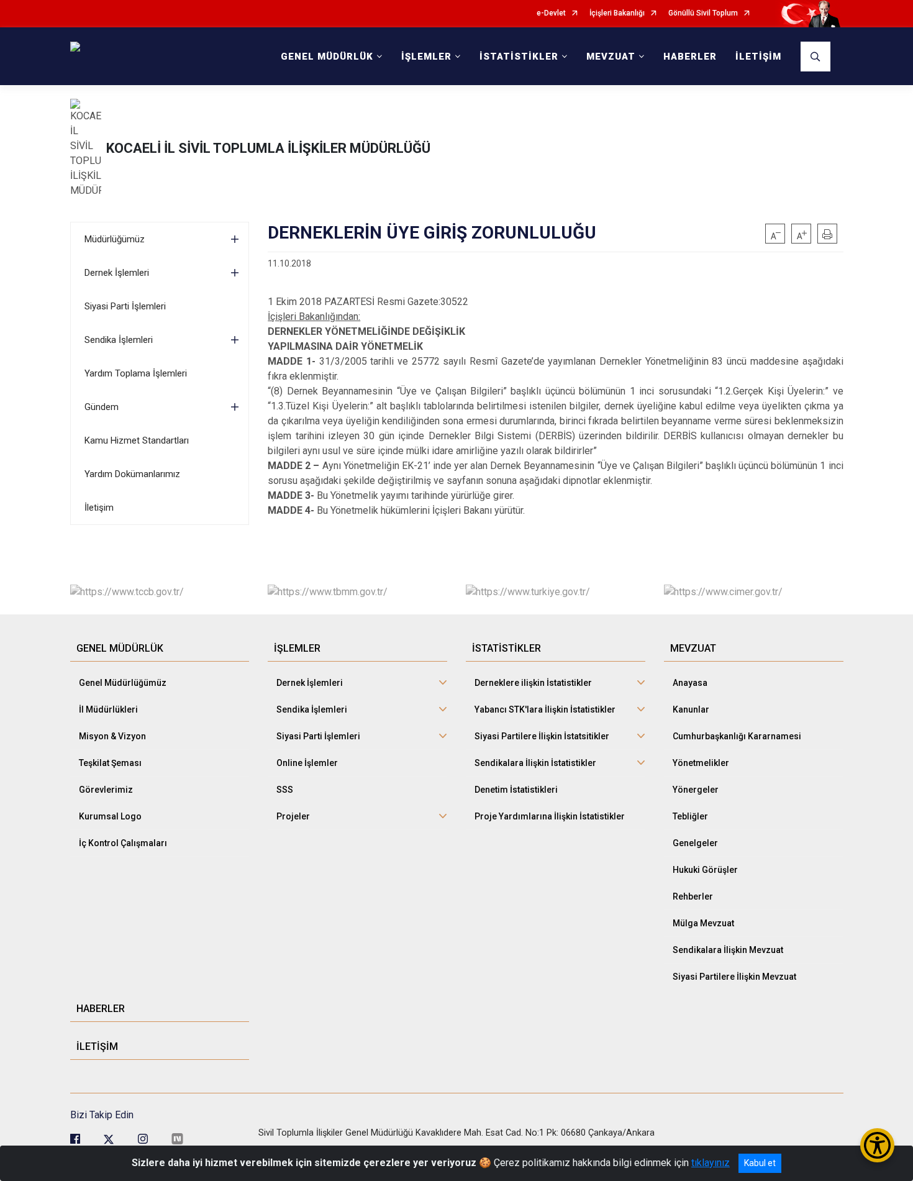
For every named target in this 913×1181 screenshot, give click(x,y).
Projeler (293, 816)
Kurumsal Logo (110, 816)
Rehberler (693, 896)
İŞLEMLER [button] (426, 56)
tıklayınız (710, 1163)
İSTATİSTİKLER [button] (518, 56)
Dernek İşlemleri (116, 272)
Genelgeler (695, 843)
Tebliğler (690, 816)
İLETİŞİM (758, 56)
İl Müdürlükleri (108, 709)
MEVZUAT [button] (610, 56)
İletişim (99, 507)
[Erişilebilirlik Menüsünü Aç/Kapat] (877, 1145)
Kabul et (760, 1163)
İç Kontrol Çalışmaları (123, 843)
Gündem (101, 407)
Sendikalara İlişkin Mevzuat (728, 950)
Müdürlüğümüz (114, 239)
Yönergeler (696, 790)
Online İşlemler (307, 763)
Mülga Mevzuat (703, 923)
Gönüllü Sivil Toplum (703, 13)
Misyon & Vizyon (112, 736)
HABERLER (690, 56)
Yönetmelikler (701, 763)
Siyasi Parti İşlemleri (125, 306)
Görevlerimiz (106, 790)
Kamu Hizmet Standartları (136, 440)
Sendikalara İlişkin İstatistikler (535, 763)
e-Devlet (551, 13)
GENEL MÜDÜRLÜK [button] (327, 56)
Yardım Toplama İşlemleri (135, 373)
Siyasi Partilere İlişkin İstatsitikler (542, 736)
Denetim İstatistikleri (516, 790)
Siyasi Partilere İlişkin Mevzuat (734, 977)
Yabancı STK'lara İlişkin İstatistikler (545, 709)
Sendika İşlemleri (118, 339)
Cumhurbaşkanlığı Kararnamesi (737, 736)
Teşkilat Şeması (110, 763)
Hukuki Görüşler (705, 870)
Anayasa (690, 683)
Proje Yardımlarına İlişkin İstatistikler (550, 816)
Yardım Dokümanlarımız (132, 474)
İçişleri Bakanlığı (617, 13)
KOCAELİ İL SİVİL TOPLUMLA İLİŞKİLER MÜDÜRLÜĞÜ (268, 148)
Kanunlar (691, 709)
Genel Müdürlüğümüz (122, 683)
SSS (284, 790)
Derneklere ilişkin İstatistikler (533, 683)
